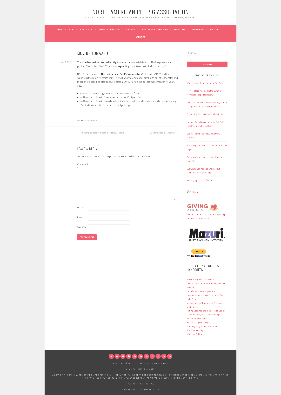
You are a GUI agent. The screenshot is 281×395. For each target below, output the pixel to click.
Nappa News (198, 29)
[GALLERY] (134, 356)
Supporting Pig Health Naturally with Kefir (206, 114)
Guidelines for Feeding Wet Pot (201, 291)
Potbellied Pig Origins (197, 318)
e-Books (130, 29)
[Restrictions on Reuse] (128, 356)
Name (81, 207)
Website (81, 227)
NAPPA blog (92, 121)
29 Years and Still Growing (162, 133)
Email (81, 217)
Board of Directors (109, 29)
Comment (82, 166)
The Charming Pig (195, 330)
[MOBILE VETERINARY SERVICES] (158, 356)
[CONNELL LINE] (140, 356)
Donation (140, 37)
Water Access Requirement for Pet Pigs (204, 83)
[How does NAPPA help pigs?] (123, 356)
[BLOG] (152, 356)
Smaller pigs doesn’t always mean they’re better (102, 133)
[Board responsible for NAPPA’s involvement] (111, 356)
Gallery (214, 29)
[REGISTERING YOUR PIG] (146, 356)
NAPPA (164, 363)
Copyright (119, 363)
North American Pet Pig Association (140, 11)
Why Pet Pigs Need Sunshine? (200, 279)
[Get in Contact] (117, 356)
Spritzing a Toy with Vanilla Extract (202, 326)
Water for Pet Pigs (195, 334)
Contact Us (86, 29)
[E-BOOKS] (164, 356)
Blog (71, 29)
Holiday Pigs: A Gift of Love (199, 180)
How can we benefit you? (154, 29)
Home (59, 29)
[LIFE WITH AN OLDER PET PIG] (169, 356)
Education (179, 29)
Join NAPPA (207, 64)
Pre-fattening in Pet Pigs (198, 322)
